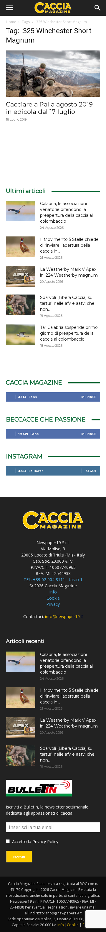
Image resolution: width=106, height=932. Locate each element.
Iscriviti (19, 857)
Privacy (53, 604)
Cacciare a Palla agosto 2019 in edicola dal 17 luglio (49, 108)
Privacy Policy (45, 841)
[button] (9, 8)
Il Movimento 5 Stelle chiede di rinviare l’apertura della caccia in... (69, 245)
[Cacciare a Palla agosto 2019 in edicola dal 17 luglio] (53, 73)
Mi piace (88, 397)
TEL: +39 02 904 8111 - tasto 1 (53, 579)
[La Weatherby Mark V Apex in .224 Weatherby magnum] (20, 276)
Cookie (53, 598)
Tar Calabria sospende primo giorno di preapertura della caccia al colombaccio (69, 333)
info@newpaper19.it (64, 616)
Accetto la (21, 841)
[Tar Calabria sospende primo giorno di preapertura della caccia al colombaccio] (20, 334)
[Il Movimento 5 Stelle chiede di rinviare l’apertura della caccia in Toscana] (20, 246)
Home (11, 21)
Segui (91, 470)
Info (53, 592)
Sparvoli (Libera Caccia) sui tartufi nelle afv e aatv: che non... (67, 303)
